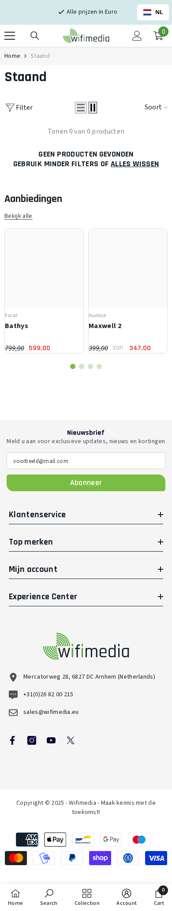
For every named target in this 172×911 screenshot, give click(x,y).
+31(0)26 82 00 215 (48, 694)
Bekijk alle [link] (18, 216)
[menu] (9, 35)
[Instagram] (31, 740)
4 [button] (99, 366)
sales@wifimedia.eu (51, 712)
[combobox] (153, 12)
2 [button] (81, 366)
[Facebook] (12, 740)
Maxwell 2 (105, 326)
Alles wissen (135, 164)
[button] (80, 107)
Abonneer (86, 483)
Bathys (16, 326)
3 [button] (90, 366)
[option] (44, 291)
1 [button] (72, 366)
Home (12, 56)
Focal (11, 315)
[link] (49, 897)
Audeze (97, 315)
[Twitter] (70, 740)
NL (159, 12)
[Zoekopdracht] (35, 35)
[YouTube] (51, 740)
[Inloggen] (137, 36)
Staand (40, 56)
